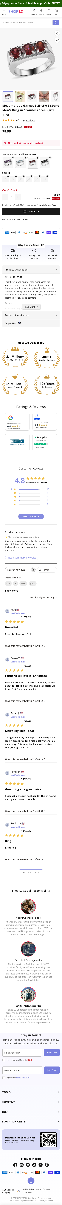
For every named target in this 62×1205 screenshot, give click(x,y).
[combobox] (28, 22)
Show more (11, 590)
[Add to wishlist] (57, 40)
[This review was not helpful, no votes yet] (42, 646)
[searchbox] (17, 569)
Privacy (26, 1077)
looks (23, 583)
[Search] (56, 22)
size (8, 583)
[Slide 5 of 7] (56, 96)
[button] (8, 162)
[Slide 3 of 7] (32, 96)
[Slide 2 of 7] (20, 96)
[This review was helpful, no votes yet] (37, 646)
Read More (29, 306)
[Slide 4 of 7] (44, 96)
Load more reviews (31, 872)
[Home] (18, 12)
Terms (18, 1077)
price (32, 583)
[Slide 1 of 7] (8, 96)
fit (16, 583)
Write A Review (31, 516)
